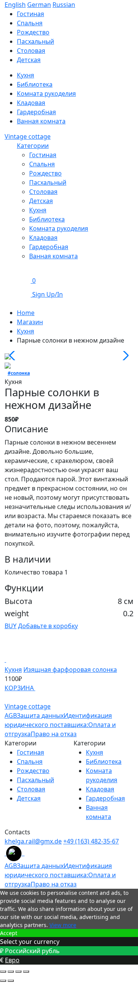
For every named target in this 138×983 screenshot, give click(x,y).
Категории (33, 145)
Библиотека (35, 84)
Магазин (30, 322)
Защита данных (40, 715)
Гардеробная (36, 112)
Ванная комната (41, 121)
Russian (64, 4)
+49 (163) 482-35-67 (91, 841)
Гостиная (30, 14)
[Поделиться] (11, 971)
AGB (11, 715)
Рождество (33, 32)
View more (62, 925)
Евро (12, 960)
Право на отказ (54, 734)
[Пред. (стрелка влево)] (3, 981)
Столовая (31, 50)
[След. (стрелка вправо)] (11, 981)
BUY (10, 626)
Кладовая (31, 102)
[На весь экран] (18, 971)
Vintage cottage (28, 136)
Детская (29, 60)
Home (25, 313)
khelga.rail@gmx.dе (33, 841)
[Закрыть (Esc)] (3, 971)
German (39, 4)
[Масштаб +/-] (26, 971)
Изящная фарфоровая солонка (70, 669)
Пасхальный (35, 41)
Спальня (30, 23)
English (15, 4)
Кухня (25, 75)
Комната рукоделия (46, 93)
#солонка (19, 373)
